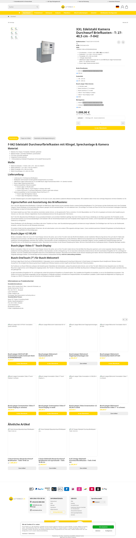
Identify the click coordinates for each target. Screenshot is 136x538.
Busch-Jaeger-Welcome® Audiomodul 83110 (48, 355)
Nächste (125, 22)
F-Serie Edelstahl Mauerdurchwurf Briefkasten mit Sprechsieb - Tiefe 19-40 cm (52, 460)
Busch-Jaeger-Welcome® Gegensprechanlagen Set (78, 355)
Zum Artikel (83, 363)
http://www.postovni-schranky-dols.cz (25, 295)
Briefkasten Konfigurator (109, 13)
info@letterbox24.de (17, 308)
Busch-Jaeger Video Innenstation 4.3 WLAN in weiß (83, 406)
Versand (88, 114)
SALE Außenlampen (81, 13)
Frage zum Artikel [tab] (26, 138)
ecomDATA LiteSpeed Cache (77, 536)
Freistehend (38, 13)
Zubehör (93, 13)
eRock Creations (72, 537)
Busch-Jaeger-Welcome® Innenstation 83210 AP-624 (110, 355)
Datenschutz (31, 533)
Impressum (25, 533)
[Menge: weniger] (78, 123)
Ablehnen (97, 531)
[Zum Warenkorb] (126, 7)
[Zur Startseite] (68, 7)
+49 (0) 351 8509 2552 (38, 502)
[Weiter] (126, 319)
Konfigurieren (108, 531)
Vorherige (11, 22)
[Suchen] (37, 7)
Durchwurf (26, 13)
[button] (13, 29)
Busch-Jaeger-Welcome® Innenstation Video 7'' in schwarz (112, 406)
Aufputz (58, 13)
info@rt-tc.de (15, 293)
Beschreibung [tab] (13, 138)
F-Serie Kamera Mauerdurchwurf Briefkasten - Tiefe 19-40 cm (20, 459)
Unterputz (49, 13)
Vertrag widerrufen (58, 512)
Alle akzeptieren (103, 527)
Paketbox (67, 13)
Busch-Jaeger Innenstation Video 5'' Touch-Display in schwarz (21, 406)
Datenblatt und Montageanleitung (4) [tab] (44, 138)
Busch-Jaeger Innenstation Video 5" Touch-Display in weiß (52, 406)
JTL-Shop (60, 536)
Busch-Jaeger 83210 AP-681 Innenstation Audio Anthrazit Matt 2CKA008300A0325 (21, 355)
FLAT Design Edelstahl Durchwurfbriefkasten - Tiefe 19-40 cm (82, 460)
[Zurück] (123, 319)
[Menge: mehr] (123, 123)
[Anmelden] (122, 7)
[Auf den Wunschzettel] (119, 42)
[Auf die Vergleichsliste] (123, 42)
